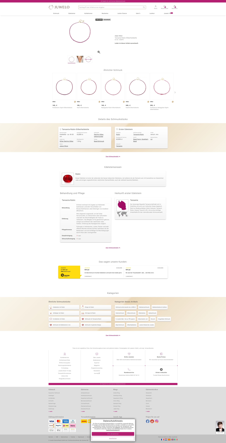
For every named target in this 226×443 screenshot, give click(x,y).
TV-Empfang (64, 368)
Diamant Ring (117, 403)
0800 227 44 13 (134, 375)
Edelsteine (71, 13)
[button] (155, 7)
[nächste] (175, 92)
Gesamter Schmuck (54, 393)
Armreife (51, 401)
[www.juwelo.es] (169, 439)
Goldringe (51, 409)
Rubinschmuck (120, 313)
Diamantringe (52, 406)
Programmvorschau (96, 368)
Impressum (81, 437)
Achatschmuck (85, 393)
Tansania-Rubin (138, 134)
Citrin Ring (116, 401)
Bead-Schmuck (99, 141)
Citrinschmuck (85, 403)
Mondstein (149, 409)
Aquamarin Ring (118, 398)
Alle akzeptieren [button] (113, 434)
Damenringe (52, 403)
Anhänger (51, 395)
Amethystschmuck (86, 395)
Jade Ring (116, 409)
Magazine (97, 365)
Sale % (138, 13)
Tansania (119, 146)
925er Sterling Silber (66, 141)
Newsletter (97, 371)
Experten (96, 363)
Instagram (156, 421)
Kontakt (89, 437)
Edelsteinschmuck (144, 307)
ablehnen (117, 427)
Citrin (147, 403)
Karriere (51, 437)
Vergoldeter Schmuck (164, 319)
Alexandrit (149, 393)
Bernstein (148, 401)
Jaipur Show (64, 146)
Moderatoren (97, 360)
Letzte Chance (122, 13)
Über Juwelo (96, 357)
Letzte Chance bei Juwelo (146, 325)
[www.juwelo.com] (172, 439)
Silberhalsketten (131, 325)
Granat (148, 406)
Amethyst (148, 395)
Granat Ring (116, 406)
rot (151, 139)
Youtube (152, 421)
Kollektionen (88, 13)
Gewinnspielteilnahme (64, 365)
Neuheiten (105, 13)
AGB (57, 437)
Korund (153, 319)
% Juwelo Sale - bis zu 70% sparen (125, 319)
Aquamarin (149, 398)
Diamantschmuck (86, 406)
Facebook (147, 421)
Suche (144, 7)
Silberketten (142, 313)
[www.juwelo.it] (176, 439)
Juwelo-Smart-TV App (64, 371)
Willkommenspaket (64, 363)
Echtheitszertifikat (64, 360)
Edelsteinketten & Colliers (159, 307)
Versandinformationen (64, 373)
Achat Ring (116, 393)
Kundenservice (64, 357)
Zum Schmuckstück (112, 157)
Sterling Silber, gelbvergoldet (99, 135)
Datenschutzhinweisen (112, 430)
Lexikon (152, 13)
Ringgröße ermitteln (64, 379)
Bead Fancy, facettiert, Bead (140, 140)
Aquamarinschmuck (87, 398)
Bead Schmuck (120, 325)
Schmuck (56, 13)
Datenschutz (64, 437)
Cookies (73, 437)
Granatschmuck (85, 409)
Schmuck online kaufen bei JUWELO (126, 307)
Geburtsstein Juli (143, 319)
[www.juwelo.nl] (166, 439)
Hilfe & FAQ (64, 376)
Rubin (118, 134)
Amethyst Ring (117, 395)
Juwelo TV (168, 13)
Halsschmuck (152, 313)
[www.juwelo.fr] (162, 439)
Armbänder (52, 398)
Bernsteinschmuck (86, 401)
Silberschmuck (131, 313)
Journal (96, 373)
